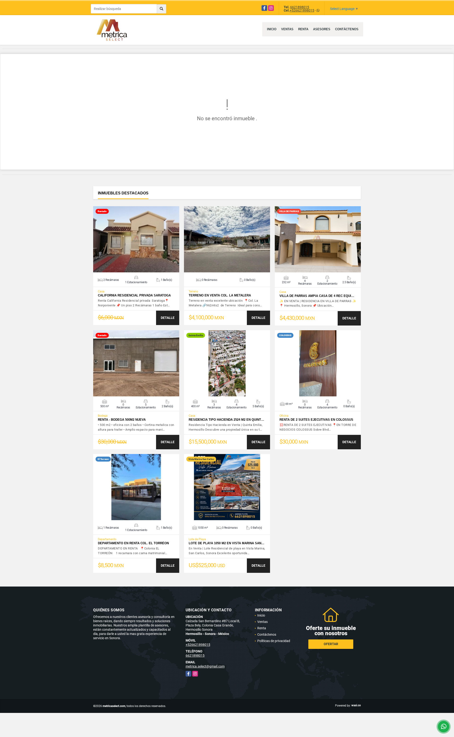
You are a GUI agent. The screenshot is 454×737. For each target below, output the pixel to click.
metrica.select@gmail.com (205, 666)
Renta (303, 29)
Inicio (271, 29)
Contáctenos (346, 29)
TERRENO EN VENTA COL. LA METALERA (220, 295)
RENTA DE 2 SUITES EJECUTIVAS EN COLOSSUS (316, 419)
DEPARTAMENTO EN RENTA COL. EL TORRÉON (133, 543)
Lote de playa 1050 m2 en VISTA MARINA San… (226, 543)
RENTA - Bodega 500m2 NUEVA (122, 419)
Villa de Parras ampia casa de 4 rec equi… (316, 296)
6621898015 (299, 7)
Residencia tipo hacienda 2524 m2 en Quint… (226, 419)
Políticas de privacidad (273, 641)
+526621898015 (302, 10)
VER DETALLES (136, 239)
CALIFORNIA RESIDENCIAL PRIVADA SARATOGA (134, 295)
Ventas (287, 29)
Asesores (321, 29)
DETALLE (168, 318)
